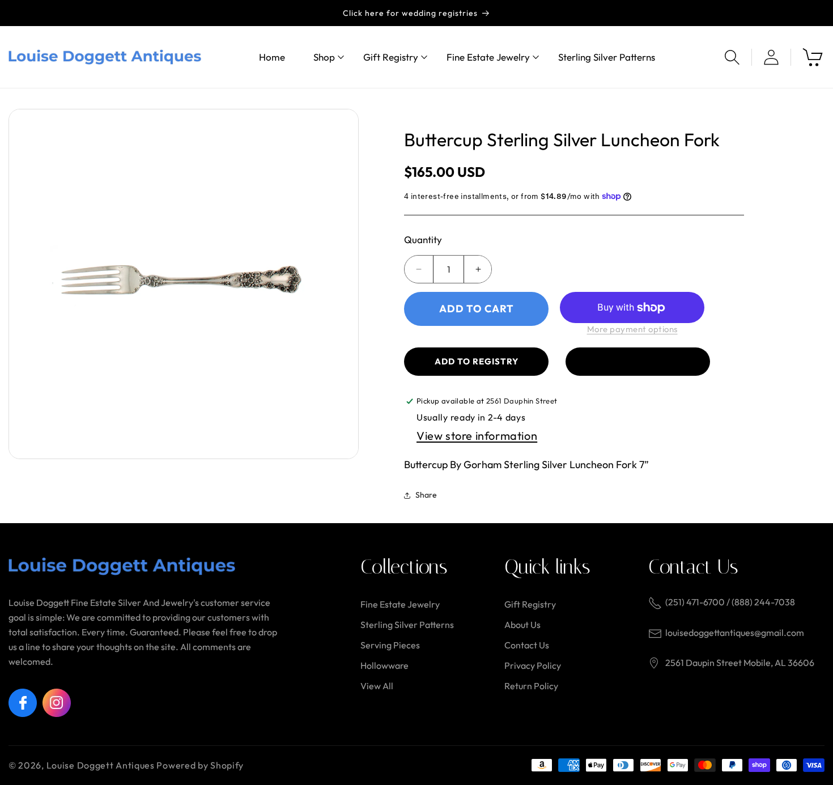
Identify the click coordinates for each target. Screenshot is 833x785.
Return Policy (531, 685)
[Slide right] (341, 284)
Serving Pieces (390, 645)
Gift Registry (530, 604)
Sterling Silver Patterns (407, 624)
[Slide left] (25, 284)
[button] (324, 57)
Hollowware (384, 665)
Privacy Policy (532, 665)
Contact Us (526, 645)
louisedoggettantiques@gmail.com (734, 632)
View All (376, 685)
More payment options (632, 329)
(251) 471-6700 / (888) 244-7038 (730, 602)
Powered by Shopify (200, 765)
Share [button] (426, 495)
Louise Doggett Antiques (100, 765)
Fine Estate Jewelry (400, 604)
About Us (522, 624)
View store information (476, 435)
